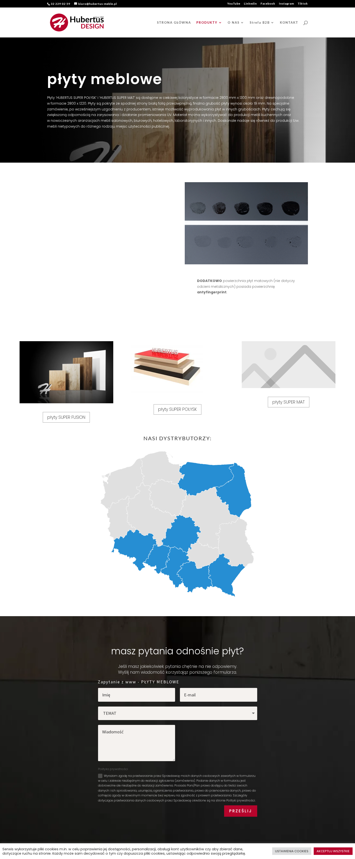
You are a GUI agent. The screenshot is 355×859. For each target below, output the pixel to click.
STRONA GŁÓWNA (174, 22)
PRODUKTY (207, 22)
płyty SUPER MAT (288, 402)
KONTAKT (289, 22)
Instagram (286, 3)
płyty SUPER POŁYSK (177, 409)
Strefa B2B (260, 22)
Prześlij (240, 811)
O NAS (234, 22)
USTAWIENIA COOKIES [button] (291, 851)
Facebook (268, 3)
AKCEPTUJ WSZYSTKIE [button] (333, 851)
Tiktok (303, 3)
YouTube (233, 3)
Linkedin (250, 3)
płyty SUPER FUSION (66, 417)
